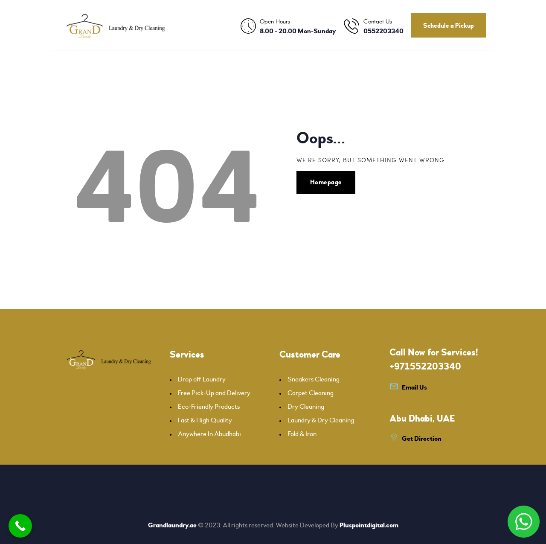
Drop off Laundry (202, 379)
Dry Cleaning (306, 406)
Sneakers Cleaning (314, 379)
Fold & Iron (302, 434)
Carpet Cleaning (311, 393)
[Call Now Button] (20, 526)
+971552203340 (425, 366)
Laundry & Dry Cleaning (321, 420)
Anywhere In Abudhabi (209, 434)
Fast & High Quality (205, 420)
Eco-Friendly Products (209, 406)
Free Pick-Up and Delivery (214, 393)
